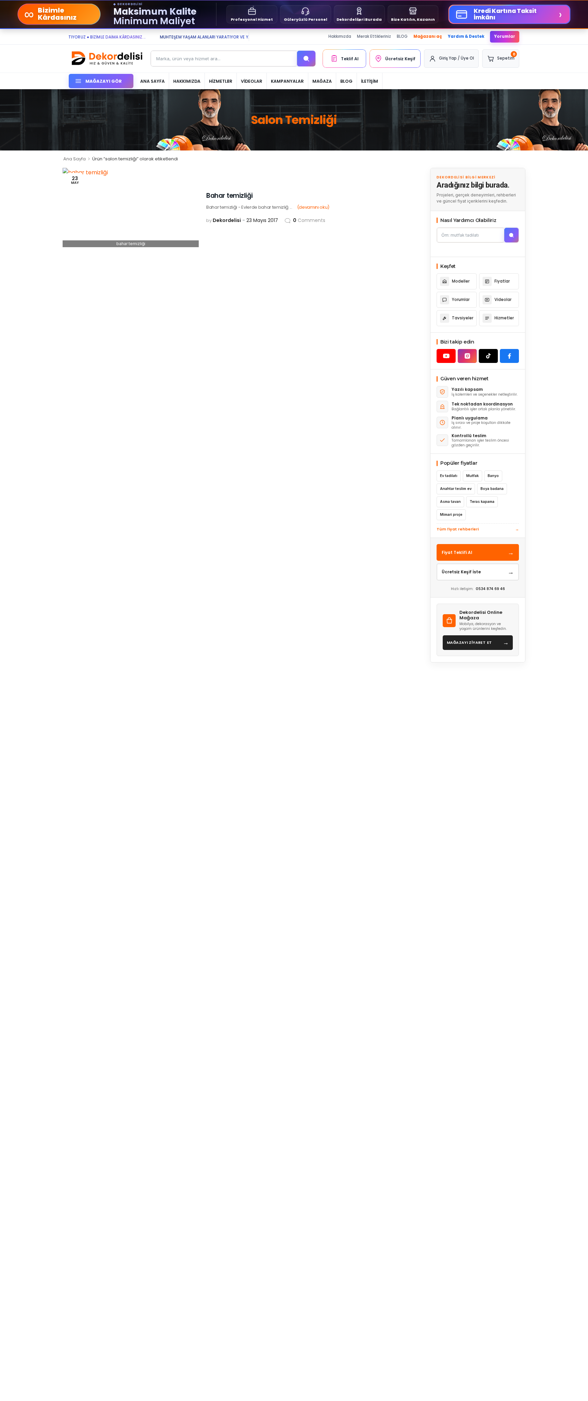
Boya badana (492, 489)
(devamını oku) (313, 207)
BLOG (402, 36)
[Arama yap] (306, 58)
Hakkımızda (339, 36)
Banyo (493, 476)
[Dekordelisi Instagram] (467, 356)
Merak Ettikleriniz (374, 36)
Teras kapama (482, 501)
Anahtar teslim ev (456, 489)
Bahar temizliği (229, 195)
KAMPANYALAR (287, 81)
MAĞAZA (322, 81)
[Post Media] (131, 207)
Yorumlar (504, 36)
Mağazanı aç (427, 36)
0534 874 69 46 (490, 589)
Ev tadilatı (448, 476)
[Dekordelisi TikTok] (488, 356)
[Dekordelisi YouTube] (446, 356)
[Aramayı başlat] (511, 235)
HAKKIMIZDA (186, 81)
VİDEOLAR (251, 81)
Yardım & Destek (466, 36)
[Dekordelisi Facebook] (509, 356)
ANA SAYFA (152, 81)
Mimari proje (451, 514)
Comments (309, 220)
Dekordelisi (227, 220)
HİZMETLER (220, 81)
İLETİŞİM (369, 81)
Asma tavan (450, 501)
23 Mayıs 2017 (262, 220)
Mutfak (472, 476)
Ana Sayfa (74, 159)
